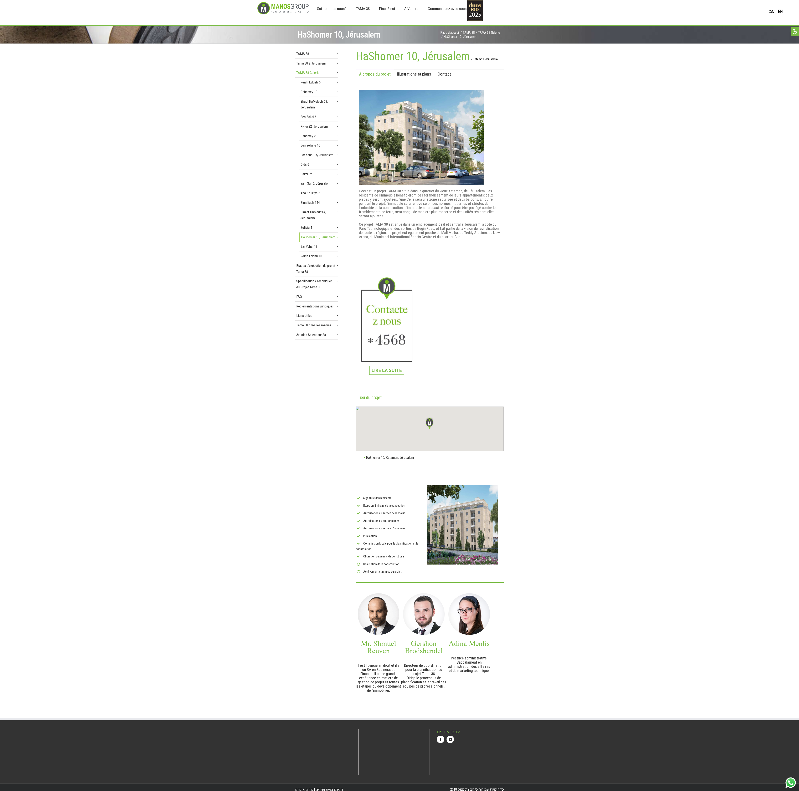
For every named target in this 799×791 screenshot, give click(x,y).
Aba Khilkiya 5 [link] (310, 193)
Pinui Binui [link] (387, 8)
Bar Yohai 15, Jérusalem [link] (316, 155)
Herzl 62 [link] (306, 174)
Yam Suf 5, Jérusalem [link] (315, 183)
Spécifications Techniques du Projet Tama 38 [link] (314, 284)
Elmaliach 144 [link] (310, 202)
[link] (283, 8)
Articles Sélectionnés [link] (311, 335)
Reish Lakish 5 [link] (310, 82)
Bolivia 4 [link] (306, 227)
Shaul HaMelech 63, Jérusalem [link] (314, 104)
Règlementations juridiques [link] (315, 306)
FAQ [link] (299, 297)
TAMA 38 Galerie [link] (307, 73)
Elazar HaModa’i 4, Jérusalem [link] (313, 215)
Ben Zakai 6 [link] (308, 117)
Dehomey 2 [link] (308, 136)
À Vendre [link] (411, 8)
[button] (429, 423)
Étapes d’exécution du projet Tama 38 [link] (315, 269)
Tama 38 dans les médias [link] (313, 325)
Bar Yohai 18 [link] (309, 246)
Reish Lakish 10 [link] (311, 256)
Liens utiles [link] (304, 315)
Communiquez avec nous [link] (447, 8)
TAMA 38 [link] (363, 8)
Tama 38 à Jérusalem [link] (311, 63)
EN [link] (780, 11)
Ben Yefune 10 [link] (310, 145)
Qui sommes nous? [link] (331, 8)
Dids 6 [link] (304, 164)
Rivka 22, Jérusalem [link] (314, 126)
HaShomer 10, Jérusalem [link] (318, 237)
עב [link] (771, 11)
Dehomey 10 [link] (308, 92)
